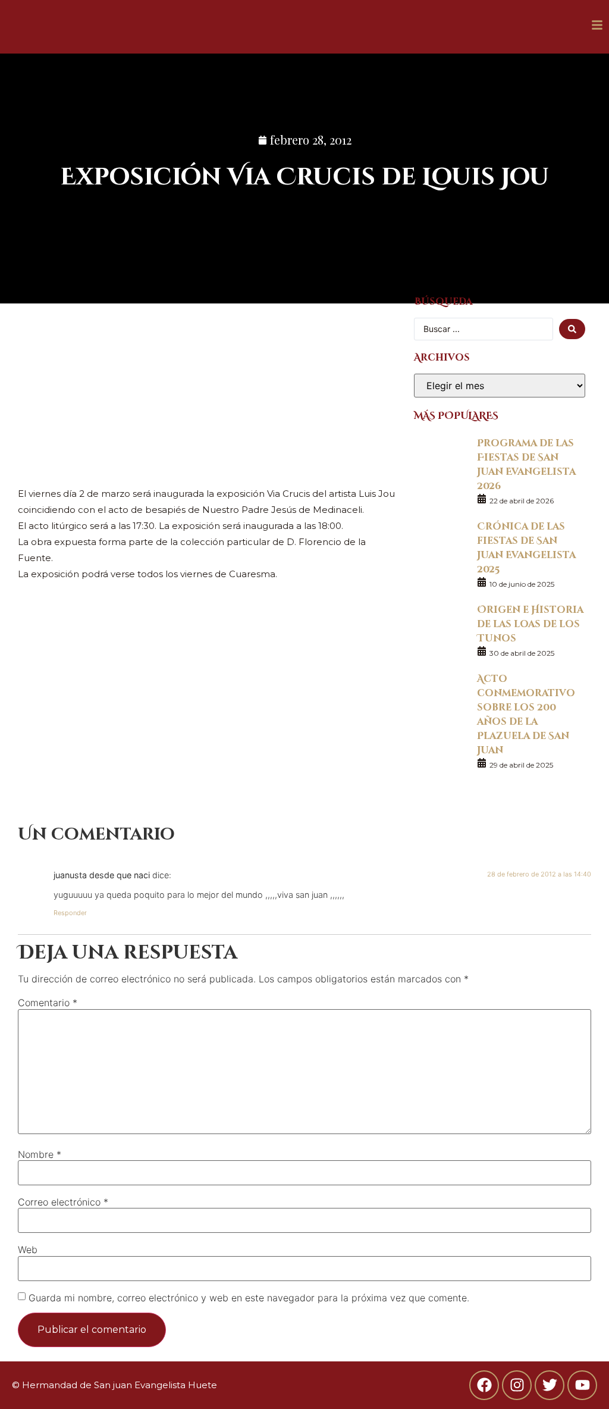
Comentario (47, 1002)
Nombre (39, 1154)
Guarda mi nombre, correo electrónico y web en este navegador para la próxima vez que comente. (249, 1297)
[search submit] (572, 329)
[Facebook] (484, 1385)
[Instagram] (517, 1385)
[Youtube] (582, 1385)
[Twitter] (549, 1385)
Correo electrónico (63, 1202)
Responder (70, 913)
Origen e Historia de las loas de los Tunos (530, 623)
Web (27, 1249)
